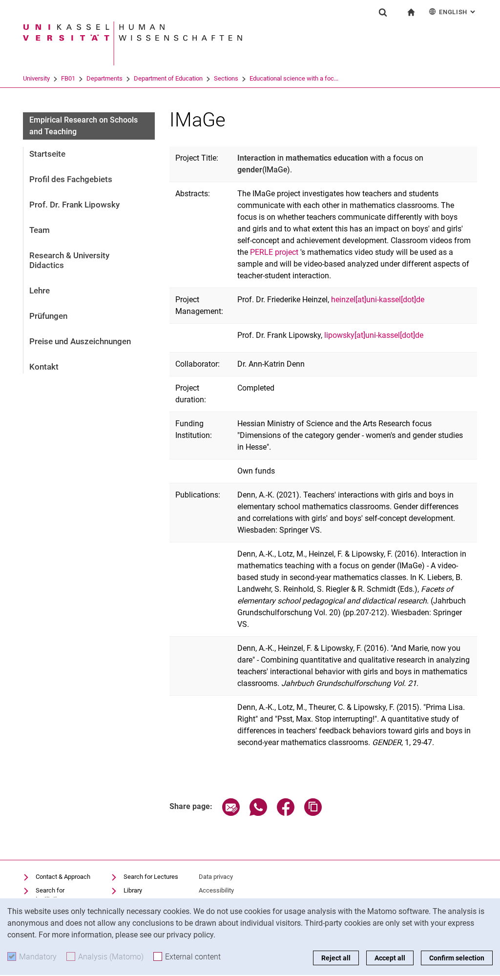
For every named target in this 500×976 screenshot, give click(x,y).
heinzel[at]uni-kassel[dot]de (377, 299)
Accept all (390, 958)
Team (39, 230)
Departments (104, 78)
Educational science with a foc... (294, 78)
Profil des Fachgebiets (70, 179)
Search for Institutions (51, 895)
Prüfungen (48, 316)
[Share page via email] (231, 813)
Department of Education (168, 78)
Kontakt (44, 367)
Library (133, 890)
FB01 (68, 78)
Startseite (47, 154)
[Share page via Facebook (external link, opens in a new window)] (285, 813)
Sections (226, 78)
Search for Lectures (151, 876)
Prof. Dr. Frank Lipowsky (74, 204)
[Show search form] (383, 12)
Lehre (39, 290)
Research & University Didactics (69, 260)
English (458, 12)
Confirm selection (456, 958)
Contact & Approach (63, 876)
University (36, 78)
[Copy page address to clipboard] (313, 813)
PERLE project (274, 252)
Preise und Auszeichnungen (80, 341)
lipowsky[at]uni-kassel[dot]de (373, 335)
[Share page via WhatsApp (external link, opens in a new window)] (258, 813)
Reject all (336, 958)
